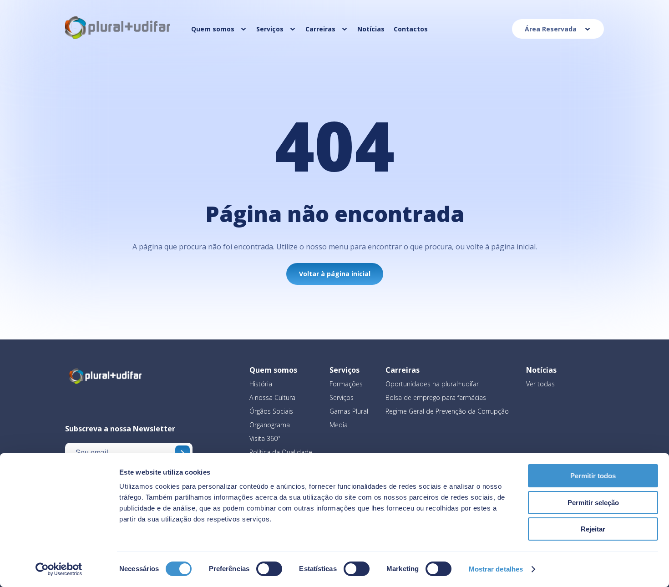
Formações (346, 384)
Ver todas (540, 384)
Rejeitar (593, 529)
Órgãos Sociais (271, 411)
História (260, 384)
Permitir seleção (593, 502)
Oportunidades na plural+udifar (432, 384)
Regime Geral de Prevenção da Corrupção (447, 411)
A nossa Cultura (272, 397)
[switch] (269, 569)
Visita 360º (264, 438)
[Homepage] (118, 38)
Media (338, 424)
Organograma (269, 424)
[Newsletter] (182, 452)
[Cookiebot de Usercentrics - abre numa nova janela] (59, 569)
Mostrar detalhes (496, 569)
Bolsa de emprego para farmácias (435, 397)
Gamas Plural (348, 411)
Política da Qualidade (280, 452)
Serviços (341, 397)
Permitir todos (593, 476)
